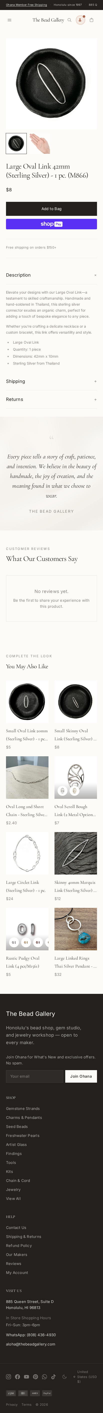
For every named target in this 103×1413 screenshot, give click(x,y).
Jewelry (13, 1189)
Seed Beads (17, 1126)
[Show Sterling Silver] (63, 791)
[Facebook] (17, 1376)
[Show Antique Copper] (38, 942)
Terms (27, 1404)
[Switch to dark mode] (64, 1376)
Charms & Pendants (24, 1117)
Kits (9, 1171)
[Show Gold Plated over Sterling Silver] (75, 791)
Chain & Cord (18, 1180)
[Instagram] (8, 1376)
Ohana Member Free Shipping (26, 5)
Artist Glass (16, 1144)
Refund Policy (19, 1245)
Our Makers (16, 1254)
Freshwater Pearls (23, 1135)
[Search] (69, 20)
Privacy (12, 1404)
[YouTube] (26, 1376)
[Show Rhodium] (14, 942)
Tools (11, 1162)
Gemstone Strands (23, 1108)
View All (13, 1198)
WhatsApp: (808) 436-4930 (31, 1334)
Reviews (14, 1263)
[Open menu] (9, 20)
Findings (14, 1153)
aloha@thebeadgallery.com (30, 1344)
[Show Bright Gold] (26, 942)
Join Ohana (81, 1076)
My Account (17, 1272)
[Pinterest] (35, 1376)
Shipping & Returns (23, 1236)
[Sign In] (80, 20)
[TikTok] (53, 1376)
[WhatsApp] (44, 1376)
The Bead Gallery (48, 20)
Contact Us (16, 1227)
